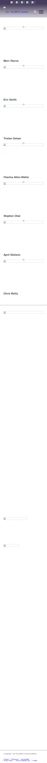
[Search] (33, 12)
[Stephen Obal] (23, 184)
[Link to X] (34, 756)
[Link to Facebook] (38, 756)
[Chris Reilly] (23, 261)
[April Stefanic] (23, 223)
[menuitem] (33, 12)
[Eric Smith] (23, 67)
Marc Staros (11, 60)
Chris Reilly (11, 293)
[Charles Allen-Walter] (23, 145)
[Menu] (39, 12)
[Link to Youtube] (41, 756)
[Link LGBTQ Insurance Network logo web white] (20, 12)
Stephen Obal (12, 216)
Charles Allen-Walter (16, 177)
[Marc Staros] (23, 29)
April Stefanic (12, 255)
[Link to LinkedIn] (30, 756)
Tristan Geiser (12, 138)
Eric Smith (10, 99)
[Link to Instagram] (26, 756)
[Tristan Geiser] (23, 106)
